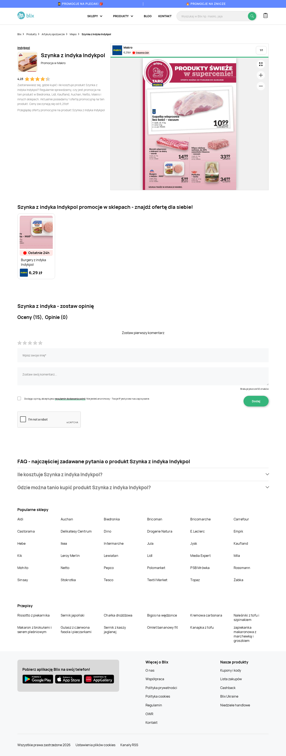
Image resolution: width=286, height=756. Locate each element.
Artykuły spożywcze (53, 34)
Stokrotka (68, 580)
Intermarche (114, 543)
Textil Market (157, 580)
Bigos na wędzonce (162, 615)
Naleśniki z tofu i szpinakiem (246, 617)
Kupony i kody (230, 670)
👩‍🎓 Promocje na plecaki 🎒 (80, 4)
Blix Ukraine (229, 696)
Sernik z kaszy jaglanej (115, 629)
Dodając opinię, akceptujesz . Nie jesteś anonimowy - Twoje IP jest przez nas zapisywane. (87, 398)
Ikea (64, 543)
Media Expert (200, 555)
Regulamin (154, 705)
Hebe (21, 543)
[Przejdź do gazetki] (261, 64)
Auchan (67, 519)
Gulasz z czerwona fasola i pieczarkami (76, 629)
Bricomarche (200, 519)
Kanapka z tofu (202, 627)
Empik (238, 531)
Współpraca (155, 679)
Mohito (22, 567)
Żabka (238, 580)
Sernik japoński (73, 615)
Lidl (150, 555)
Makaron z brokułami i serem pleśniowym (34, 629)
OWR (149, 714)
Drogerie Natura (159, 531)
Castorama (26, 531)
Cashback (228, 687)
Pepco (109, 567)
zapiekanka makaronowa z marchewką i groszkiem (245, 634)
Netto (65, 567)
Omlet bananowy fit (162, 627)
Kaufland (241, 543)
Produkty (31, 34)
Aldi (20, 519)
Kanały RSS (129, 745)
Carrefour (241, 519)
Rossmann (242, 567)
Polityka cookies (158, 696)
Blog (148, 16)
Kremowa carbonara (206, 615)
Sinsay (22, 580)
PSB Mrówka (200, 567)
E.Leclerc (197, 531)
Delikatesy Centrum (76, 531)
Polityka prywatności (161, 687)
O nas (150, 670)
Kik (19, 555)
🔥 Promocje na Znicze (206, 4)
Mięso (73, 34)
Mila (237, 555)
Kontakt (164, 16)
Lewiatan (111, 555)
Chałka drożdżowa (118, 615)
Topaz (195, 580)
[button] (143, 474)
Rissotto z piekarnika (33, 615)
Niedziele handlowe (235, 705)
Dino (107, 531)
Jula (150, 543)
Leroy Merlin (70, 555)
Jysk (193, 543)
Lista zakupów (231, 679)
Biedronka (112, 519)
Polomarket (156, 567)
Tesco (108, 580)
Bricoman (154, 519)
